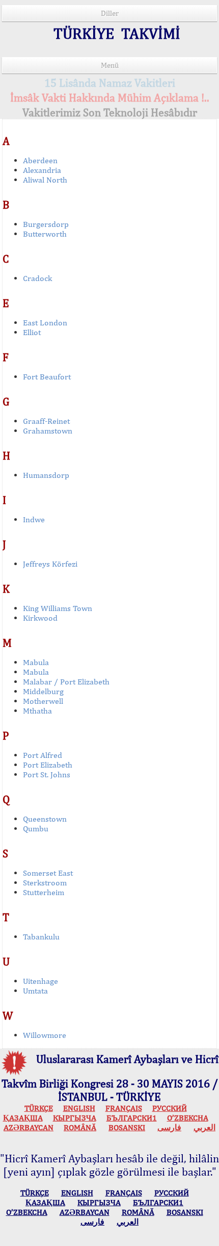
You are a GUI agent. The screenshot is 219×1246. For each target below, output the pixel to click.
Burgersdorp (46, 224)
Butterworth (45, 234)
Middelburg (43, 691)
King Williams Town (57, 608)
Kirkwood (40, 618)
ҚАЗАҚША (23, 1118)
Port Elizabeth (47, 765)
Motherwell (43, 701)
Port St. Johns (46, 774)
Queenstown (45, 819)
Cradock (37, 278)
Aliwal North (45, 180)
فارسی (169, 1127)
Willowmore (44, 1035)
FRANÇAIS (123, 1108)
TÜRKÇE (38, 1108)
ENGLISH (79, 1108)
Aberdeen (40, 160)
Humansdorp (46, 475)
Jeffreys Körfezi (50, 564)
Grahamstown (47, 431)
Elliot (32, 332)
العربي (204, 1127)
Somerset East (48, 873)
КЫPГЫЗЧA (74, 1118)
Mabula (36, 662)
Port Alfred (42, 755)
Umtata (35, 991)
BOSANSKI (126, 1127)
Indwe (34, 519)
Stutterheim (43, 892)
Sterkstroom (45, 882)
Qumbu (35, 828)
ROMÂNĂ (80, 1127)
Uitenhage (40, 981)
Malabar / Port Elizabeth (66, 681)
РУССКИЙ (169, 1108)
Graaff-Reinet (46, 421)
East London (45, 322)
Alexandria (42, 170)
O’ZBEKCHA (187, 1118)
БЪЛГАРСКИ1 (131, 1118)
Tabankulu (41, 937)
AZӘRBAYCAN (28, 1127)
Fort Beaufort (47, 377)
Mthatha (37, 711)
